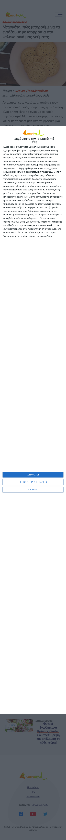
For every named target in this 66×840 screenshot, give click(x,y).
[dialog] (33, 420)
